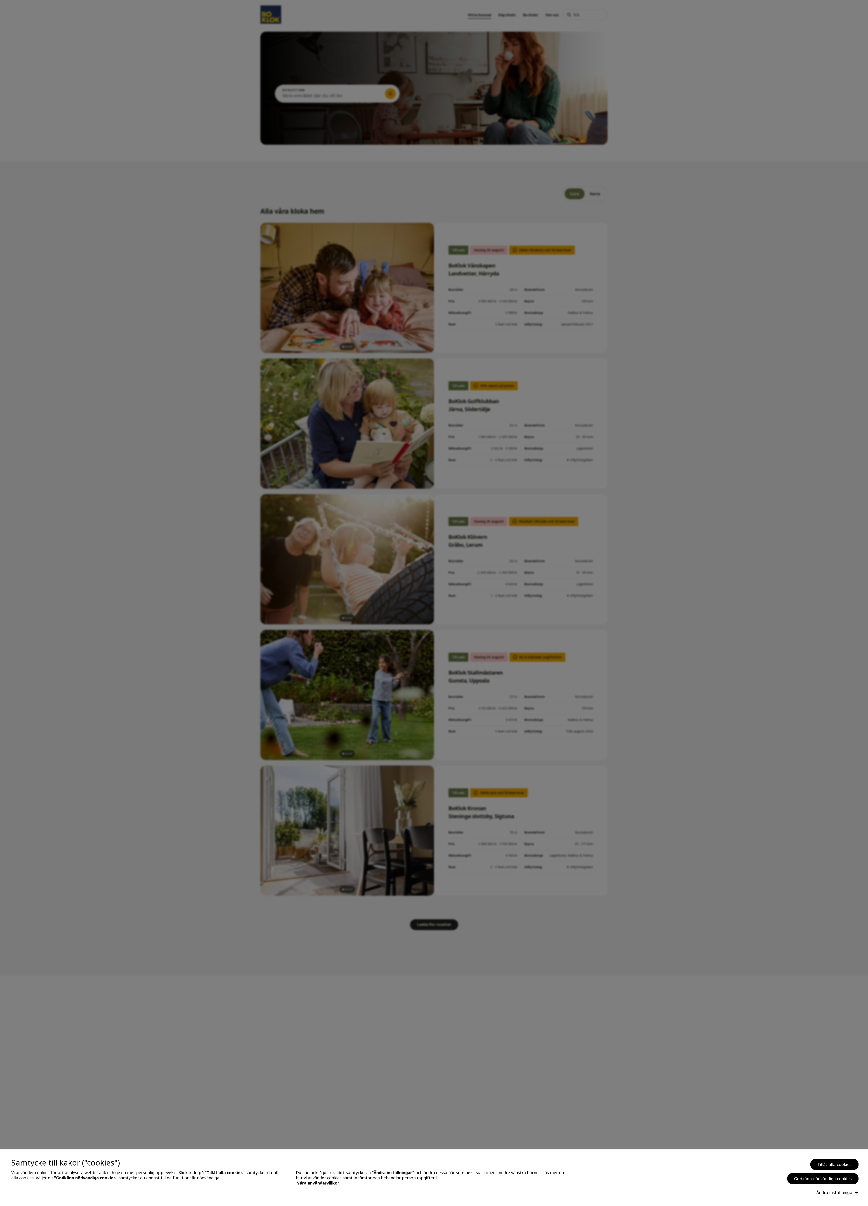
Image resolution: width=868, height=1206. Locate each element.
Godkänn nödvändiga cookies (823, 1178)
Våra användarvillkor (318, 1183)
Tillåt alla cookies (834, 1164)
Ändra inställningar (835, 1192)
